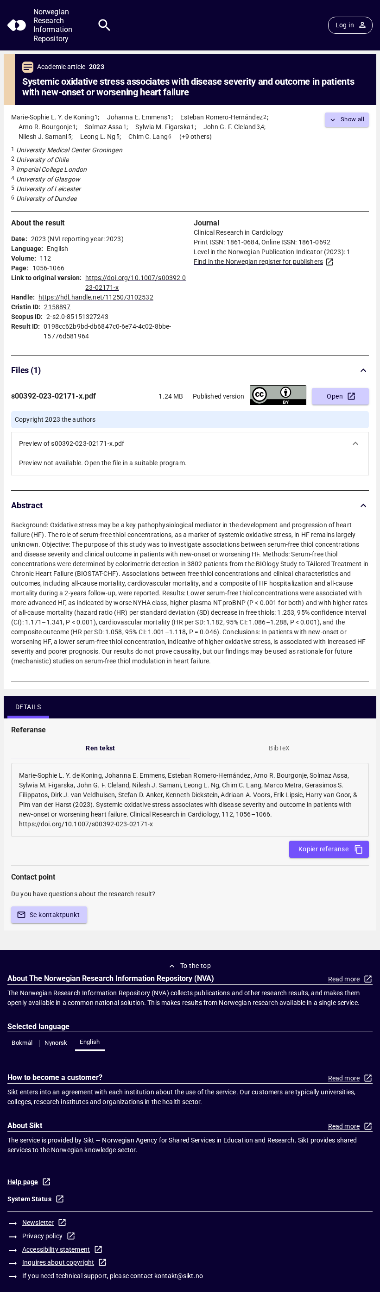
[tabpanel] (190, 800)
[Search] (104, 25)
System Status (29, 1199)
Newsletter (38, 1222)
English (90, 1041)
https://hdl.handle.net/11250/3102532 (95, 297)
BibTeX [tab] (279, 748)
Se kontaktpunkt (55, 914)
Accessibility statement (56, 1249)
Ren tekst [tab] (100, 748)
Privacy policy (42, 1236)
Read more (344, 979)
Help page (22, 1182)
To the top (195, 965)
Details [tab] (28, 707)
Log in (345, 25)
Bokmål (22, 1042)
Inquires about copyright (58, 1262)
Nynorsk (56, 1042)
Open (335, 396)
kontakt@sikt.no (178, 1276)
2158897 (57, 307)
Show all (352, 119)
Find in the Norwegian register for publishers (258, 261)
